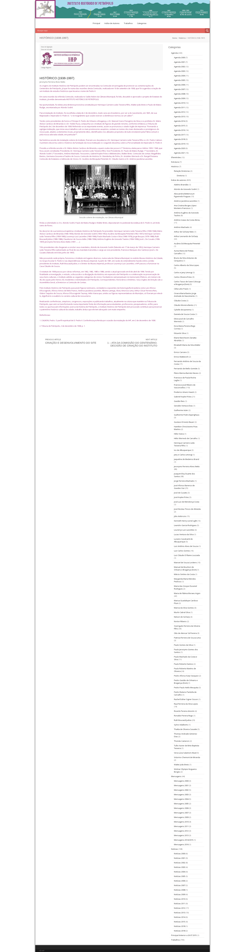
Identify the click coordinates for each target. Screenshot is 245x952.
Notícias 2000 (179, 853)
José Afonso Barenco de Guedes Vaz (184, 486)
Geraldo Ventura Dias (183, 405)
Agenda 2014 (179, 121)
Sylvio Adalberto (181, 724)
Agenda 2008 (179, 94)
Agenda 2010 (179, 103)
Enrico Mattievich (181, 356)
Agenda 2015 (179, 125)
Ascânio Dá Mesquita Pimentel (187, 243)
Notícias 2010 (179, 899)
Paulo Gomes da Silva (183, 645)
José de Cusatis (180, 492)
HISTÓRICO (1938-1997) (57, 78)
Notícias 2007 (179, 885)
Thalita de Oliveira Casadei (185, 729)
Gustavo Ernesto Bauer (184, 422)
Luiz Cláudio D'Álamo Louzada (187, 555)
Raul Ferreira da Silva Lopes (186, 704)
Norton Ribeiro (180, 621)
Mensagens (176, 776)
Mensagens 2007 (181, 812)
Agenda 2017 (179, 134)
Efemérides (176, 157)
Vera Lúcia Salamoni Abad (185, 752)
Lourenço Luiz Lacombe (184, 530)
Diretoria (180, 175)
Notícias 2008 (179, 890)
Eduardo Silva (180, 333)
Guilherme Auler (181, 410)
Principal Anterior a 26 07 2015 (184, 935)
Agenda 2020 (179, 148)
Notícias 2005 (179, 876)
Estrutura (175, 162)
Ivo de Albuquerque (182, 450)
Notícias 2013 (179, 912)
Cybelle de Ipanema (182, 309)
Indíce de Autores (112, 23)
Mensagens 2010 (181, 821)
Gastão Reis (179, 401)
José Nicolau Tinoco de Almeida (187, 509)
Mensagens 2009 (181, 817)
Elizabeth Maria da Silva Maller (187, 345)
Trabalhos (128, 23)
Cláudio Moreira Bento (183, 305)
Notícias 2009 (179, 894)
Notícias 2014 (179, 917)
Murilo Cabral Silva (182, 612)
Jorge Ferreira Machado (184, 481)
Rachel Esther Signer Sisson (186, 699)
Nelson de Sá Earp (182, 617)
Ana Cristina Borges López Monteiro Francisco (185, 206)
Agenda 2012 (179, 112)
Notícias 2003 (179, 867)
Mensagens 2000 (181, 781)
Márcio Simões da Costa (184, 574)
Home (174, 38)
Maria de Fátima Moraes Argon (187, 593)
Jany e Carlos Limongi (183, 454)
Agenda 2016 (179, 130)
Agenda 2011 (179, 107)
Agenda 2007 (179, 89)
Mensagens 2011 (181, 826)
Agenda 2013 (179, 116)
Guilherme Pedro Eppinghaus (186, 414)
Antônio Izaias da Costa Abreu (187, 220)
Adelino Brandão (181, 184)
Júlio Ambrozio (180, 516)
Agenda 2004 (179, 75)
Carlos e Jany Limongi (183, 272)
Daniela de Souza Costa (184, 314)
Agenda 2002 (179, 66)
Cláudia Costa (180, 300)
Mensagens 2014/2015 (183, 840)
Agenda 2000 (179, 57)
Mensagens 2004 (181, 799)
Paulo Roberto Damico (183, 664)
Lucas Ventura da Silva (184, 534)
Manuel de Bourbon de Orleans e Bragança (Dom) (185, 568)
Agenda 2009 (179, 98)
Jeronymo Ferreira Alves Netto (187, 466)
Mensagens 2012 (181, 831)
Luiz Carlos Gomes (182, 550)
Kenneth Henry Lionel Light (185, 520)
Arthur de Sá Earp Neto (184, 231)
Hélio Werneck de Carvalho (185, 438)
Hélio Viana (179, 434)
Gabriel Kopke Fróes (183, 396)
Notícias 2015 (179, 921)
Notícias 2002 (179, 862)
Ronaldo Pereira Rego (183, 715)
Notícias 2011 (179, 903)
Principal (96, 23)
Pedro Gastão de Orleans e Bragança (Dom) (186, 681)
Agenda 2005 (179, 80)
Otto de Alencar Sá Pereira (185, 633)
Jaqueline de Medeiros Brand (186, 459)
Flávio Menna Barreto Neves (186, 373)
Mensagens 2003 (181, 794)
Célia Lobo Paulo (181, 288)
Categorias (141, 23)
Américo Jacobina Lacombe (185, 201)
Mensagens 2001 (181, 785)
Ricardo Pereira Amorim (184, 711)
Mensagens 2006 (181, 808)
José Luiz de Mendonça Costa (186, 501)
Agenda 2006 (179, 84)
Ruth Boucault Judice (182, 720)
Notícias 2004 (179, 871)
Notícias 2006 (179, 880)
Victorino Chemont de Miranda (187, 757)
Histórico (182, 38)
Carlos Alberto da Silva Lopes (186, 265)
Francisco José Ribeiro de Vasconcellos (184, 386)
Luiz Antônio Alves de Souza (186, 546)
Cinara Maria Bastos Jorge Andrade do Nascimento (185, 294)
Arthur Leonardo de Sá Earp (186, 236)
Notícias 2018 (179, 926)
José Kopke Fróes (181, 497)
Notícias (174, 849)
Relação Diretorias (182, 171)
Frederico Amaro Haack (184, 392)
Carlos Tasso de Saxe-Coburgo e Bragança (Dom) (187, 283)
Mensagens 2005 (181, 803)
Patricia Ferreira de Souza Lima (187, 637)
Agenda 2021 (179, 153)
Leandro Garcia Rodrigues (185, 525)
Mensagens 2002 (181, 790)
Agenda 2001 (179, 62)
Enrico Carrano (180, 352)
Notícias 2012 (179, 908)
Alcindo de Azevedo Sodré (185, 189)
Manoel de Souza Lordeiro (185, 562)
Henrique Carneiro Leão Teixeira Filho (184, 444)
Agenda (174, 53)
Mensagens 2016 (181, 844)
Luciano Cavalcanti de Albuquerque (183, 540)
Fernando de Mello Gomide (185, 368)
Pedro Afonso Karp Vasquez (186, 675)
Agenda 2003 (179, 71)
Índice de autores (178, 180)
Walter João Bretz (181, 764)
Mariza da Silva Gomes (184, 607)
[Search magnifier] (207, 30)
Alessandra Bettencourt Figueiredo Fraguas (184, 195)
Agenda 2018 (179, 139)
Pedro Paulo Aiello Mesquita (186, 687)
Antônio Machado (181, 227)
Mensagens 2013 (181, 835)
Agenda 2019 (179, 143)
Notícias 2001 (179, 858)
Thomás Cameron (181, 741)
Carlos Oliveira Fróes (183, 277)
